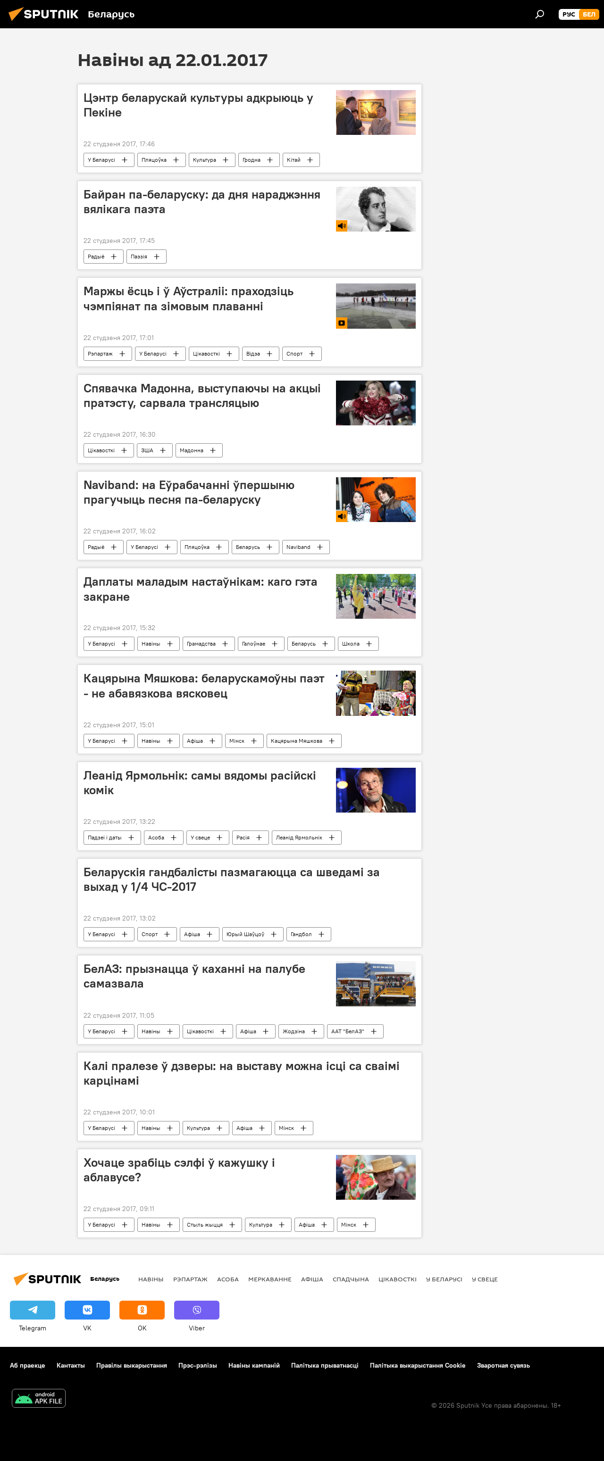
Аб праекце (27, 1365)
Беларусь (248, 546)
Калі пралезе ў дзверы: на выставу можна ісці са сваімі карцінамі (242, 1073)
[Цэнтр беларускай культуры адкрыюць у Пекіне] (376, 112)
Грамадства (201, 643)
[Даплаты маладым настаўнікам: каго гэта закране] (376, 596)
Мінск (236, 740)
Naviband (298, 546)
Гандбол (301, 934)
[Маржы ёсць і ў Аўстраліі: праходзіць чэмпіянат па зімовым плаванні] (376, 305)
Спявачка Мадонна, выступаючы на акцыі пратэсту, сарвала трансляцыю (202, 395)
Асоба (156, 837)
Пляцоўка (154, 159)
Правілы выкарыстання (131, 1365)
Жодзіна (294, 1031)
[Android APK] (39, 1399)
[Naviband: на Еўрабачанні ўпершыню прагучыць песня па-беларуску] (376, 499)
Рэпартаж (100, 353)
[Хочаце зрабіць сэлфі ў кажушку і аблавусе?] (376, 1177)
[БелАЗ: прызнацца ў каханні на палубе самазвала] (376, 983)
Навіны (151, 643)
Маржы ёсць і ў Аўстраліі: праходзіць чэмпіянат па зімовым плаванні (189, 298)
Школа (351, 643)
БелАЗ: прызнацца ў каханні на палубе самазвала (194, 976)
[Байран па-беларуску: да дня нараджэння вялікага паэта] (376, 209)
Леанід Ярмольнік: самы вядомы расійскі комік (200, 782)
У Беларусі (101, 159)
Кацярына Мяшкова (296, 740)
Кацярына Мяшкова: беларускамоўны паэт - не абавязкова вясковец (204, 685)
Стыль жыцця (205, 1224)
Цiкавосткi (206, 353)
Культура (204, 159)
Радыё (96, 256)
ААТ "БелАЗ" (347, 1031)
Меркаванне (270, 1279)
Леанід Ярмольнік (299, 837)
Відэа (253, 353)
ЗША (147, 450)
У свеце (200, 837)
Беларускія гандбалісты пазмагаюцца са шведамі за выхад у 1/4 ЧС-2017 (232, 879)
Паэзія (139, 256)
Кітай (294, 159)
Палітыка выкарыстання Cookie (418, 1365)
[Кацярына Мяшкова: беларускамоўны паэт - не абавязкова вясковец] (376, 693)
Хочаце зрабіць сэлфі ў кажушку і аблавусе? (179, 1170)
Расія (243, 837)
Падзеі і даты (105, 837)
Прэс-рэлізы (197, 1365)
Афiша (195, 740)
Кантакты (71, 1365)
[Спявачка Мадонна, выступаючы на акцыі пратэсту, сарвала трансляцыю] (376, 403)
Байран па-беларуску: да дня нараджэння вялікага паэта (202, 201)
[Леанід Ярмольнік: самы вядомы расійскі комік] (376, 790)
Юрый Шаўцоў (245, 934)
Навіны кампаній (254, 1365)
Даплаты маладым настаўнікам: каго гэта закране (201, 589)
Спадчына (351, 1279)
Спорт (294, 353)
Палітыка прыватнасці (325, 1365)
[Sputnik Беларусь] (46, 22)
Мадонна (191, 450)
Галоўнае (253, 643)
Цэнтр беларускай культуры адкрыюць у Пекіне (198, 105)
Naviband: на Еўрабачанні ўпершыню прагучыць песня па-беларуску (189, 492)
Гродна (251, 159)
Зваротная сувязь (503, 1365)
